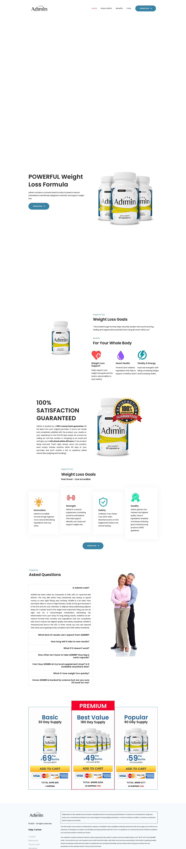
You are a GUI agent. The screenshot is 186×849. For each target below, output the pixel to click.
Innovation (40, 510)
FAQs (129, 8)
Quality (135, 505)
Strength (71, 505)
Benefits (119, 8)
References (33, 840)
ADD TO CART (50, 768)
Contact (32, 836)
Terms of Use (34, 844)
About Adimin (106, 8)
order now (144, 8)
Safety (102, 510)
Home (94, 8)
